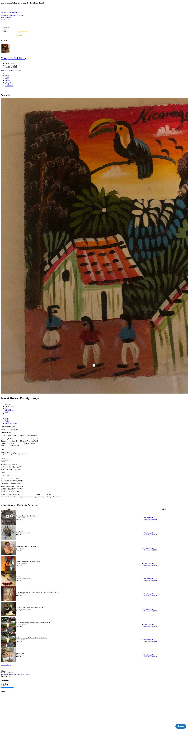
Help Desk (8, 674)
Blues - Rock (20, 655)
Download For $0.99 (150, 519)
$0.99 (6, 408)
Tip (15, 70)
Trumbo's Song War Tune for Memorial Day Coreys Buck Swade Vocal (38, 592)
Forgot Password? (22, 32)
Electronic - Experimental (24, 579)
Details (7, 418)
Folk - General (20, 639)
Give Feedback (26, 674)
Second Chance (20, 653)
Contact (18, 674)
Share (19, 70)
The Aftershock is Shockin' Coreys (26, 516)
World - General (21, 624)
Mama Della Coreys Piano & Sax (26, 546)
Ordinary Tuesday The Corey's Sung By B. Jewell (31, 638)
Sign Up (19, 35)
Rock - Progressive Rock (23, 533)
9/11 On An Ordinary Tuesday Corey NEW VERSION (33, 622)
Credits (7, 422)
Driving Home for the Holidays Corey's (28, 562)
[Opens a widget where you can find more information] (180, 726)
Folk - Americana (21, 594)
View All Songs (6, 665)
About (3, 674)
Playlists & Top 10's (11, 423)
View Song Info (149, 518)
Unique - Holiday (21, 563)
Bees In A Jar (20, 531)
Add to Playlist (9, 410)
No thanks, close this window (10, 12)
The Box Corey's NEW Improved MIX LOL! (30, 607)
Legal (14, 674)
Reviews (7, 420)
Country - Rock (20, 518)
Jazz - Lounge (20, 548)
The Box (18, 577)
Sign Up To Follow (7, 70)
